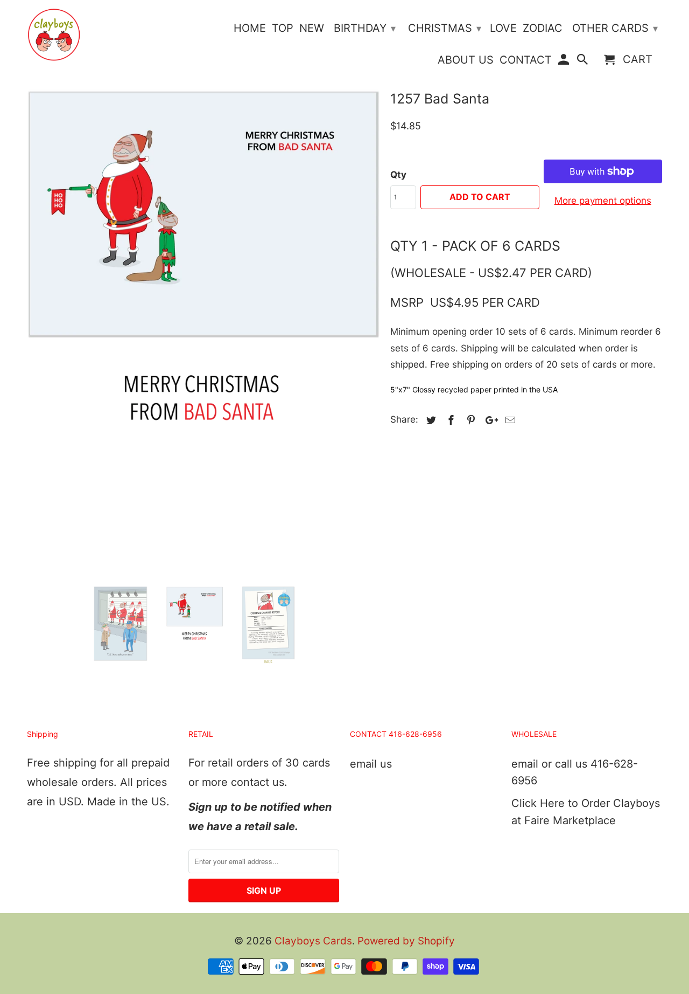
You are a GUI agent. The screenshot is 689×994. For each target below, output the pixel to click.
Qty (398, 174)
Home (250, 28)
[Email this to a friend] (508, 420)
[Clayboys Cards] (54, 34)
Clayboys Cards (313, 941)
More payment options (602, 200)
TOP (282, 28)
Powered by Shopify (406, 941)
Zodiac (543, 28)
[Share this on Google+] (488, 420)
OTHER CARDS (615, 28)
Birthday (365, 28)
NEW (311, 28)
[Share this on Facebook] (449, 420)
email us (371, 763)
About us (466, 60)
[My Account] (564, 61)
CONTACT (526, 60)
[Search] (583, 61)
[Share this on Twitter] (429, 420)
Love (503, 28)
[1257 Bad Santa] (203, 295)
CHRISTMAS (444, 28)
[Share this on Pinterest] (469, 420)
